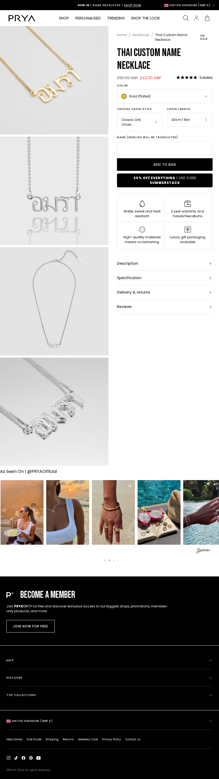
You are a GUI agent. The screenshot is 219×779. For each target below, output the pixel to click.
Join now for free (30, 626)
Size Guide (34, 739)
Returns (68, 739)
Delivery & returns (133, 292)
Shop (64, 18)
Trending (116, 18)
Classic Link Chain (131, 122)
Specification (129, 277)
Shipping (52, 739)
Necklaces (140, 35)
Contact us (132, 739)
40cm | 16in (180, 119)
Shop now (132, 5)
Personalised (88, 18)
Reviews (124, 306)
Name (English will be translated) (147, 137)
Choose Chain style (134, 109)
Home (122, 35)
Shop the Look (145, 18)
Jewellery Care (88, 739)
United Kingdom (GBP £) (190, 5)
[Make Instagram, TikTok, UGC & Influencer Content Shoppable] (203, 551)
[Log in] (196, 18)
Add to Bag (164, 164)
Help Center (14, 739)
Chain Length (178, 109)
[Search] (186, 18)
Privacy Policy (111, 739)
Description (127, 263)
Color (122, 85)
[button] (186, 77)
